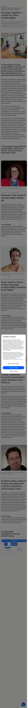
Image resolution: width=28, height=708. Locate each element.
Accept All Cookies (13, 367)
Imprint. (21, 359)
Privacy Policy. (16, 359)
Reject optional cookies (13, 363)
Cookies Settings (13, 371)
